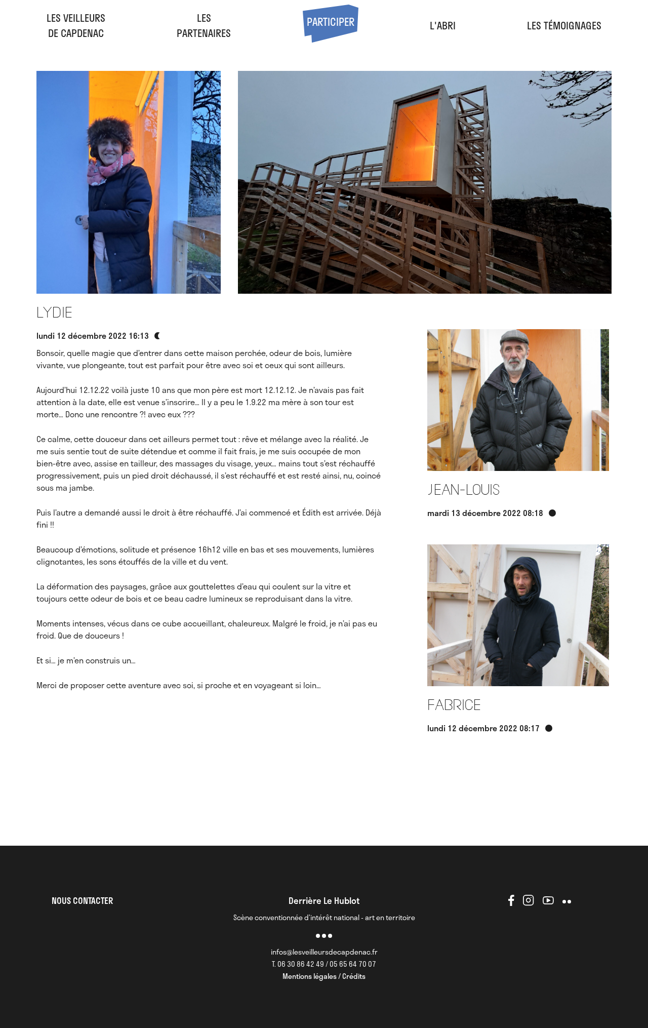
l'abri (443, 25)
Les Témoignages (564, 25)
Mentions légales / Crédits (324, 976)
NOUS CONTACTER (82, 900)
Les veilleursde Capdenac (76, 25)
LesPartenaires (204, 25)
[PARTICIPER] (330, 38)
